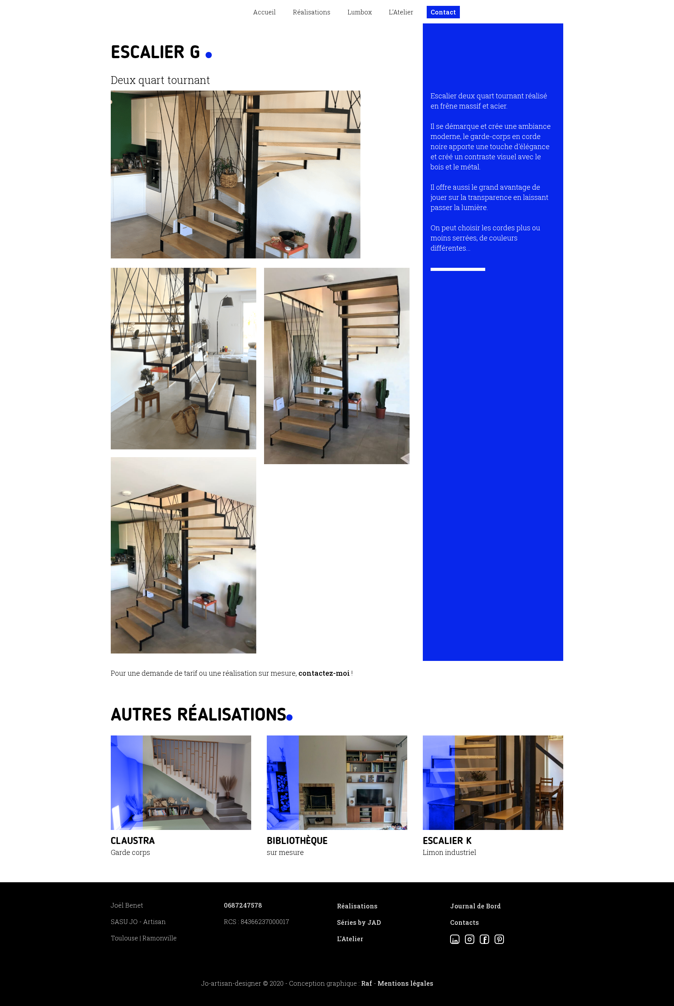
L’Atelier (401, 12)
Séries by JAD (359, 922)
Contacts (464, 922)
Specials (313, 54)
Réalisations (311, 12)
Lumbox (360, 12)
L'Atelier (350, 939)
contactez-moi (324, 673)
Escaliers (314, 41)
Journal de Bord (475, 906)
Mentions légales (405, 983)
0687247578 (243, 905)
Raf (366, 983)
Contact (443, 12)
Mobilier (313, 28)
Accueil (264, 12)
